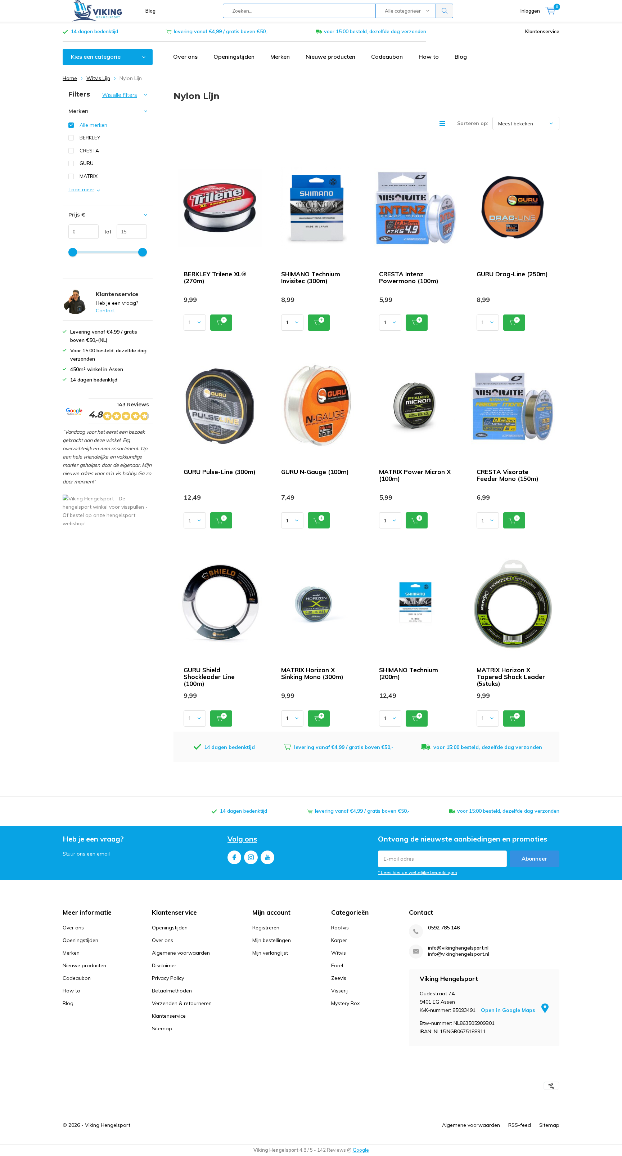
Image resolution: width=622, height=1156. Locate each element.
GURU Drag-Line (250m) (512, 274)
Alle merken (93, 125)
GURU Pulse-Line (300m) (220, 472)
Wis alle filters (119, 95)
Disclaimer (164, 965)
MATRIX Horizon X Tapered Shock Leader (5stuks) (511, 676)
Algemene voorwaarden (181, 953)
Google (361, 1150)
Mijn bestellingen (271, 940)
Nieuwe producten (330, 56)
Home (70, 78)
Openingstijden (233, 56)
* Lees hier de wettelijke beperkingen (417, 872)
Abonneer (534, 858)
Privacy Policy (168, 978)
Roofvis (340, 927)
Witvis (338, 953)
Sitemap (162, 1028)
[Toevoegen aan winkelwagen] (221, 322)
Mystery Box (345, 1003)
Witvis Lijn (98, 78)
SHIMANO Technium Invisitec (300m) (310, 277)
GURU (87, 163)
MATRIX (89, 176)
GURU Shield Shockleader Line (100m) (209, 676)
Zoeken (444, 11)
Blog (150, 11)
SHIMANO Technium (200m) (408, 673)
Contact (105, 310)
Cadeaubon (387, 56)
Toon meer (81, 189)
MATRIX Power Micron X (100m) (415, 475)
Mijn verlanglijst (270, 953)
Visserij (339, 990)
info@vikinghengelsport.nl (458, 948)
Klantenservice (542, 31)
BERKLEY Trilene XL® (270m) (215, 277)
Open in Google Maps (508, 1010)
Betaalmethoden (172, 990)
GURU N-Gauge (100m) (315, 472)
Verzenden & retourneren (182, 1003)
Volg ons (242, 838)
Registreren (265, 927)
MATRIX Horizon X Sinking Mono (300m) (312, 673)
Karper (339, 940)
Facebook (234, 857)
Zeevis (338, 978)
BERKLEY (90, 137)
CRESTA (89, 150)
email (103, 854)
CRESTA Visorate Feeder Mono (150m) (507, 475)
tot (105, 231)
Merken (280, 56)
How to (429, 56)
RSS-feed (519, 1125)
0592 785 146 (444, 928)
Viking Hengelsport (107, 1125)
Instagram (251, 857)
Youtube (267, 857)
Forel (337, 965)
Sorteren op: (472, 123)
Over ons (185, 56)
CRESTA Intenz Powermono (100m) (408, 277)
